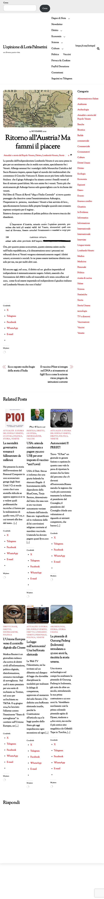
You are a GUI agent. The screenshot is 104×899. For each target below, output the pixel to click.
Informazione (34, 436)
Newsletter (56, 24)
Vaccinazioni (83, 322)
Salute (80, 283)
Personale (40, 635)
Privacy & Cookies (60, 60)
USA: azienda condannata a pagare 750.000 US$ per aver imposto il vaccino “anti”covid (37, 453)
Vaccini (67, 54)
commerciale (83, 141)
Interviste (81, 239)
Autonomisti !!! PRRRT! (59, 445)
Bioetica (31, 431)
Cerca (5, 2)
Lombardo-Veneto (50, 155)
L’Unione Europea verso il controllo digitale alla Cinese (14, 643)
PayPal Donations (60, 66)
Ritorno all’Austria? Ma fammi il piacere (37, 142)
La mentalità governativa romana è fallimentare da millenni (12, 451)
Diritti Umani (10, 627)
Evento (80, 195)
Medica (80, 256)
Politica (55, 54)
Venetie (15, 439)
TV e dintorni (83, 316)
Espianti (81, 185)
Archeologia (57, 627)
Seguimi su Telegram (61, 78)
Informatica (82, 217)
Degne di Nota (58, 18)
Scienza (55, 42)
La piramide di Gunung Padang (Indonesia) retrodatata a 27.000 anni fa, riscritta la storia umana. (60, 649)
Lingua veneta (83, 245)
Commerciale (83, 146)
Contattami (57, 72)
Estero (80, 190)
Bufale (80, 135)
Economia (56, 36)
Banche (80, 124)
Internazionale (83, 228)
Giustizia (31, 433)
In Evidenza (82, 212)
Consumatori (83, 152)
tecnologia (82, 311)
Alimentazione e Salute (87, 98)
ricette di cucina (84, 278)
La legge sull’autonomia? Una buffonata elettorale (36, 648)
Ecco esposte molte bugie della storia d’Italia (21, 369)
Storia (61, 155)
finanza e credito (84, 201)
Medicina (81, 261)
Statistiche (82, 294)
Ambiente (82, 104)
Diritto (54, 30)
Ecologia (81, 174)
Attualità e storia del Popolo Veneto (19, 155)
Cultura (55, 48)
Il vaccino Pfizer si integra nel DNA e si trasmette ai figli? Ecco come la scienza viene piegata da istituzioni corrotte (54, 374)
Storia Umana (83, 305)
